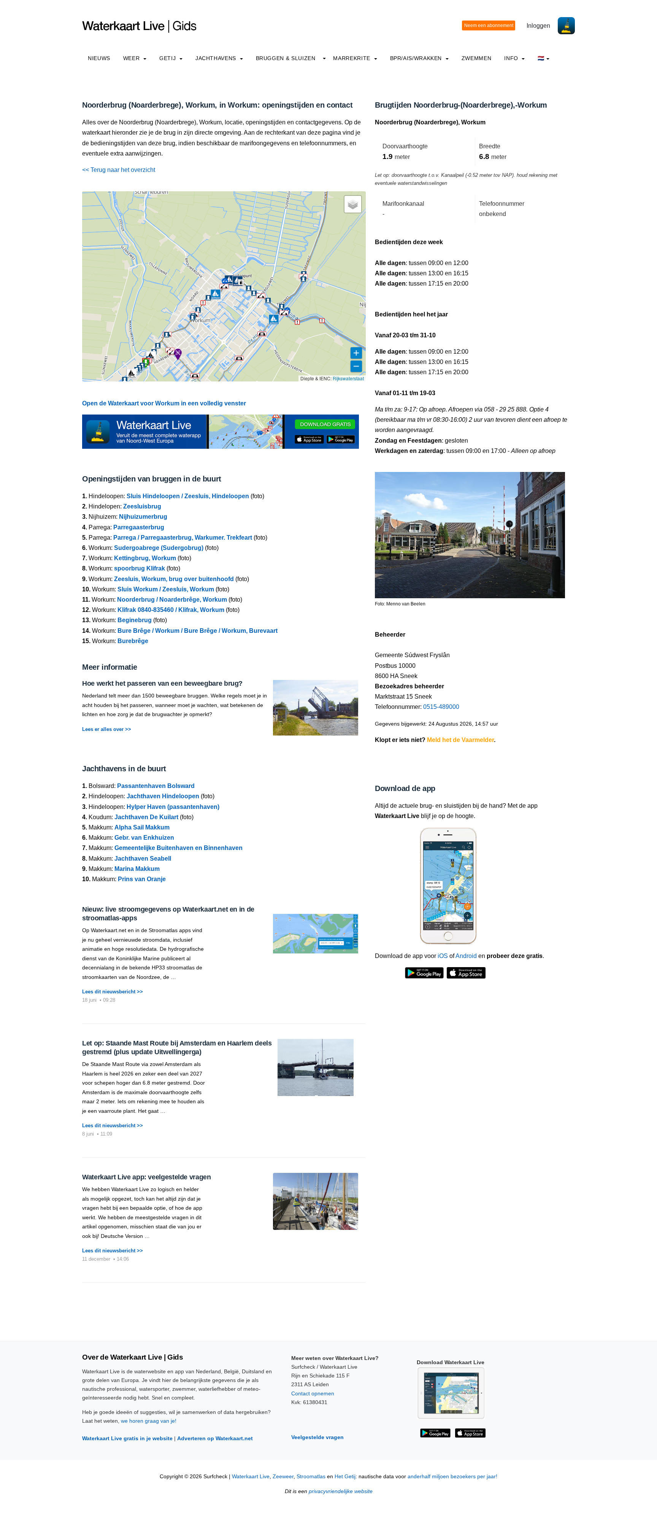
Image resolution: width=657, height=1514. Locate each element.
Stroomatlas (311, 1476)
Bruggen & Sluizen (286, 58)
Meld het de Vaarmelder (460, 740)
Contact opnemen (312, 1393)
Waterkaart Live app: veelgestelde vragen (146, 1177)
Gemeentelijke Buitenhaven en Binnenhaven (178, 848)
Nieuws (99, 58)
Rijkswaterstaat (348, 378)
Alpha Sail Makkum (142, 827)
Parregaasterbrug (138, 527)
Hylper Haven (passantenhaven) (173, 807)
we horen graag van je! (148, 1421)
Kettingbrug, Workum (145, 558)
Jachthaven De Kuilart (146, 817)
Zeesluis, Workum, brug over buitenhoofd (174, 579)
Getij (168, 58)
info (512, 58)
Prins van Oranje (142, 879)
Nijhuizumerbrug (143, 516)
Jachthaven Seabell (142, 858)
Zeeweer (283, 1476)
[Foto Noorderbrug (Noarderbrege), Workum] (470, 532)
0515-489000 (441, 707)
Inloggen (538, 25)
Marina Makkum (137, 869)
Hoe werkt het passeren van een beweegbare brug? (162, 683)
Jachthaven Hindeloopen (163, 796)
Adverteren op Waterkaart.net (215, 1438)
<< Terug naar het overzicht (118, 170)
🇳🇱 (541, 58)
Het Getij (345, 1476)
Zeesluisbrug (142, 506)
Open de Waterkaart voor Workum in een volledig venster (164, 403)
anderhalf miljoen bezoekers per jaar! (452, 1476)
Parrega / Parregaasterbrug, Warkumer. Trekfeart (182, 537)
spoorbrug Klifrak (139, 568)
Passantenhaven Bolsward (156, 786)
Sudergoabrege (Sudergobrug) (158, 548)
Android (466, 956)
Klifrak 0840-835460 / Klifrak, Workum (170, 610)
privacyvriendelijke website (341, 1491)
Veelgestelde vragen (317, 1437)
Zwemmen (476, 58)
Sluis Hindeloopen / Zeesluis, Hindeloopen (188, 496)
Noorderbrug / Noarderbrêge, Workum (172, 599)
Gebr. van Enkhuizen (144, 837)
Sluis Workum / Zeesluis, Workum (165, 589)
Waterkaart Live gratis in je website (127, 1438)
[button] (260, 296)
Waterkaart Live (251, 1476)
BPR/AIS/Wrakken (417, 58)
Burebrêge (132, 641)
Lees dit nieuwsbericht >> (112, 992)
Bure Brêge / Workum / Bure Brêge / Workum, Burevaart (197, 631)
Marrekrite (352, 58)
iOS (443, 956)
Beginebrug (134, 620)
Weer (132, 58)
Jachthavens (216, 58)
